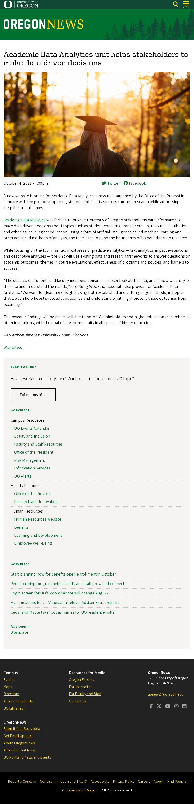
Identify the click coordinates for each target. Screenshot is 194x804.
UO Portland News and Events (27, 757)
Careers (144, 781)
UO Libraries (13, 708)
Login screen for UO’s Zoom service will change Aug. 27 (60, 593)
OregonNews (15, 722)
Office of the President (33, 452)
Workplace (13, 347)
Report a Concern (22, 781)
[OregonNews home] (43, 24)
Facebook (137, 183)
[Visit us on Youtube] (167, 706)
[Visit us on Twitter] (159, 706)
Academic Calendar (19, 701)
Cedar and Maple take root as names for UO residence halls (62, 612)
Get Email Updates (18, 735)
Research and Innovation (36, 502)
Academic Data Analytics (24, 220)
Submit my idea (33, 395)
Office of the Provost (32, 494)
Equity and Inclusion (32, 436)
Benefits (21, 527)
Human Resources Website (37, 519)
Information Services (32, 468)
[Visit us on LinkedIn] (185, 706)
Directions (11, 694)
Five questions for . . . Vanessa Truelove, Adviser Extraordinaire (65, 603)
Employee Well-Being (33, 543)
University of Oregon (81, 790)
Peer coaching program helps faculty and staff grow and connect (67, 584)
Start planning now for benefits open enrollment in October (63, 574)
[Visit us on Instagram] (176, 706)
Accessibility (100, 781)
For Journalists (80, 686)
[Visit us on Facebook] (151, 706)
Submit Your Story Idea (22, 728)
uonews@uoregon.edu (165, 694)
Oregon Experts (81, 679)
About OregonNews (19, 743)
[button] (97, 176)
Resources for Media (87, 673)
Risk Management (29, 460)
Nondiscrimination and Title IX (63, 781)
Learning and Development (38, 535)
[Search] (176, 4)
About (158, 781)
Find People (176, 781)
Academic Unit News (19, 750)
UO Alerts (22, 476)
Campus (11, 673)
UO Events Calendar (31, 428)
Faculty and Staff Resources (38, 444)
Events (9, 679)
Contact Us (77, 701)
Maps (8, 686)
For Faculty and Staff (85, 694)
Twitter (113, 183)
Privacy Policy (123, 781)
